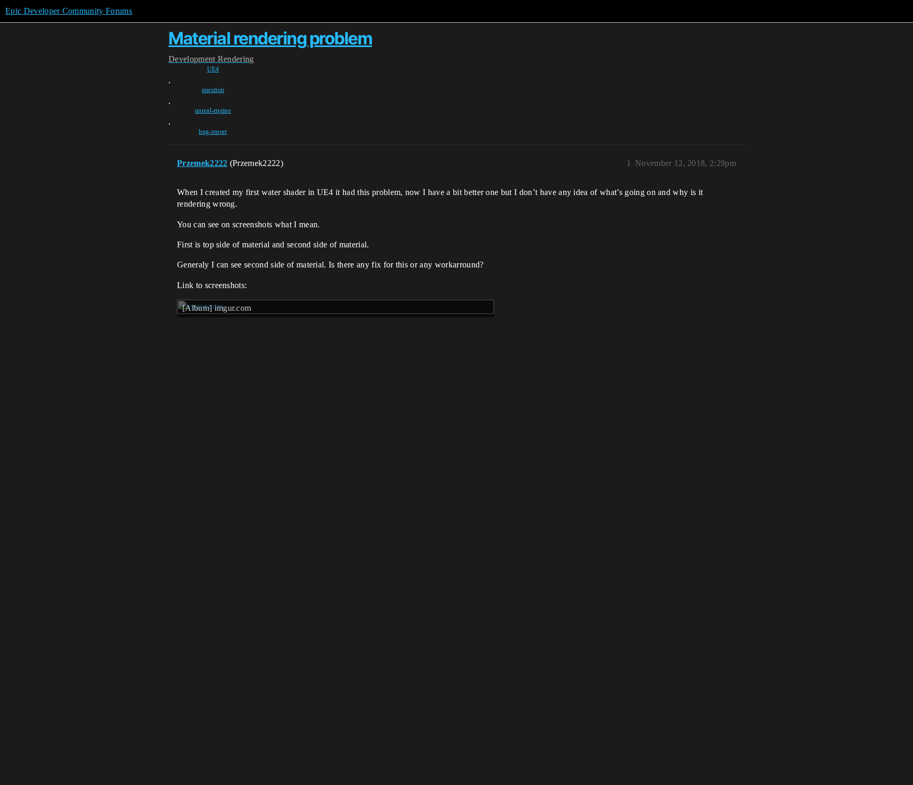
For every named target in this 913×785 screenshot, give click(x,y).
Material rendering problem (270, 38)
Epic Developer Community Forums (68, 10)
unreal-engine (213, 110)
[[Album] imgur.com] (335, 381)
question (213, 90)
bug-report (213, 131)
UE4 (213, 69)
